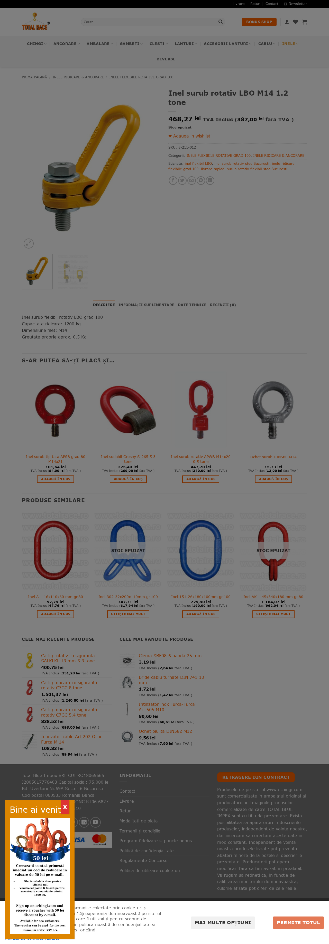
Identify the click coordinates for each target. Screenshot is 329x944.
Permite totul (298, 922)
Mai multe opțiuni (223, 922)
